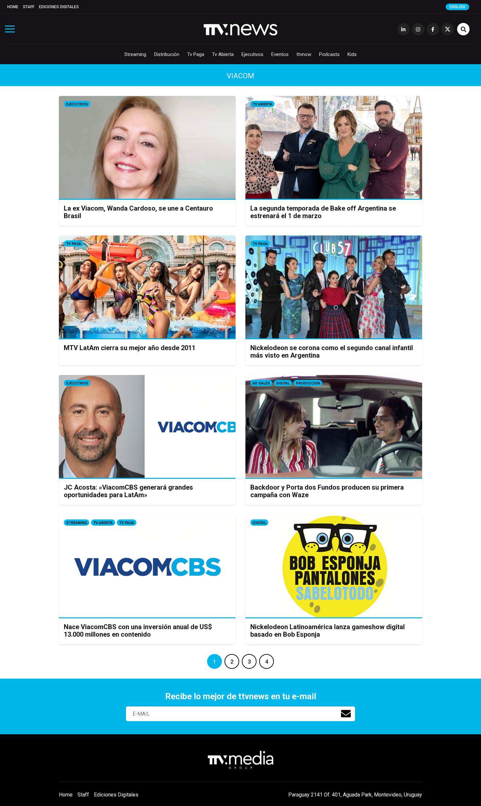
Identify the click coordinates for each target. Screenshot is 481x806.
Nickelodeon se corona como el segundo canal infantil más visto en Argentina (331, 351)
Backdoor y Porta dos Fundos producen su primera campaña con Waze (327, 491)
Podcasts (329, 54)
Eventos (280, 54)
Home (12, 7)
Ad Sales (261, 383)
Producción (308, 383)
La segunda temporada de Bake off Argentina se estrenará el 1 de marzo (323, 212)
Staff (28, 7)
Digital (283, 383)
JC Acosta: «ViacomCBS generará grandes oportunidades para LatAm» (128, 491)
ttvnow (303, 54)
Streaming (135, 54)
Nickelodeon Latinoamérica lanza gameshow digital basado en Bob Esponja (327, 630)
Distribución (166, 54)
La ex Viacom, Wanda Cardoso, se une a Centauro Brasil (138, 212)
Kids (352, 54)
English (457, 7)
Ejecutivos (252, 54)
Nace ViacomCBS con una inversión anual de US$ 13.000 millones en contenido (138, 630)
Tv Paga (195, 54)
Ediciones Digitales (59, 7)
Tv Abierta (223, 54)
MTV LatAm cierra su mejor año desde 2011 (129, 348)
